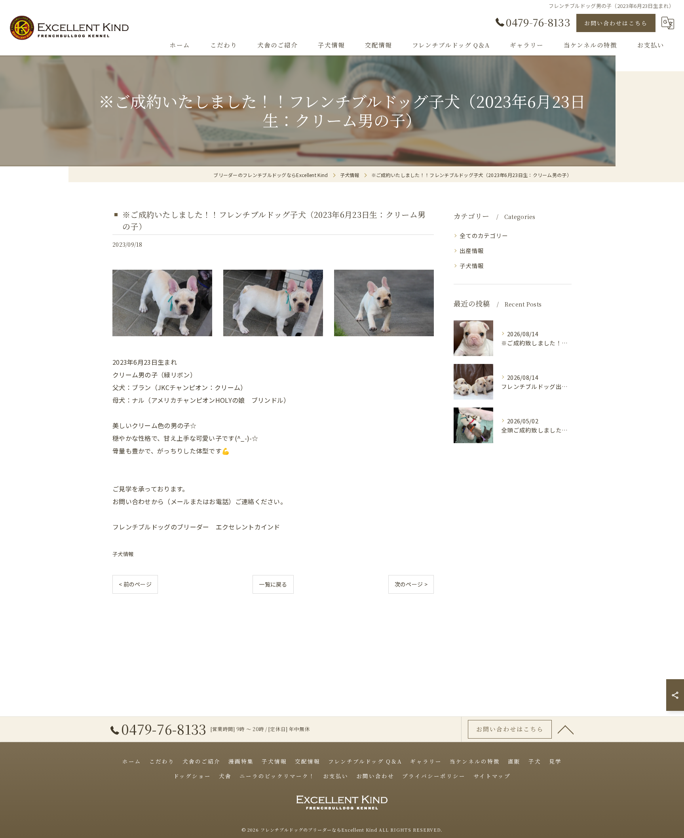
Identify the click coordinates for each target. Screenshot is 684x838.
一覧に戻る (273, 584)
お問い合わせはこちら (616, 23)
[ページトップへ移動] (566, 729)
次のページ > (411, 584)
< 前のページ (135, 584)
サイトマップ (492, 776)
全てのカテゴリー (484, 235)
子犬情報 (122, 554)
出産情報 (472, 250)
